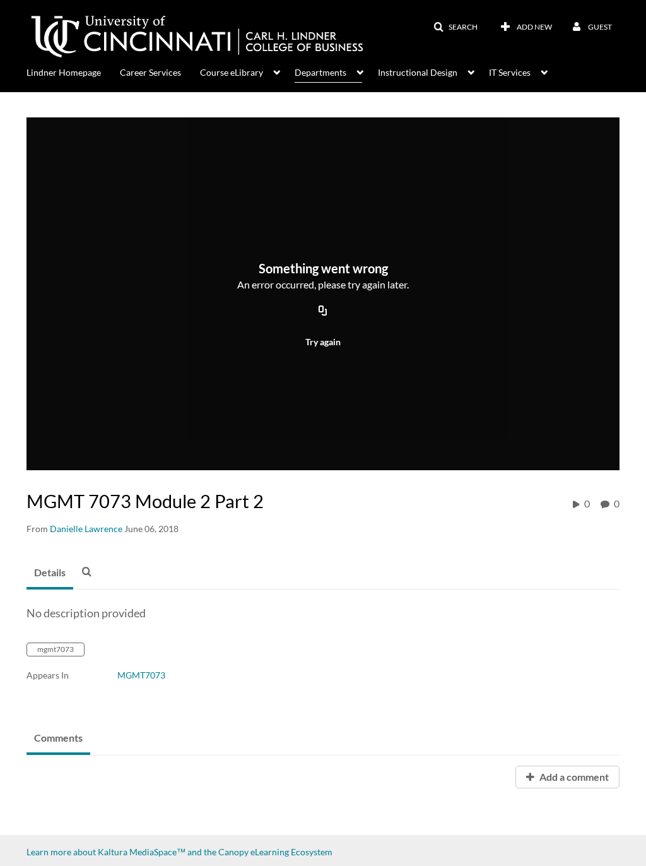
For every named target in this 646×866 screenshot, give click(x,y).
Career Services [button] (150, 72)
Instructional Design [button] (417, 72)
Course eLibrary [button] (231, 72)
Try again (323, 341)
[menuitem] (73, 71)
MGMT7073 (141, 675)
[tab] (49, 573)
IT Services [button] (510, 72)
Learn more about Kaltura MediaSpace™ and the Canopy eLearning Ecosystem (179, 851)
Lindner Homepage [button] (63, 72)
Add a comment (573, 777)
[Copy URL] (323, 312)
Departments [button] (320, 72)
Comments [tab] (58, 738)
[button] (455, 27)
